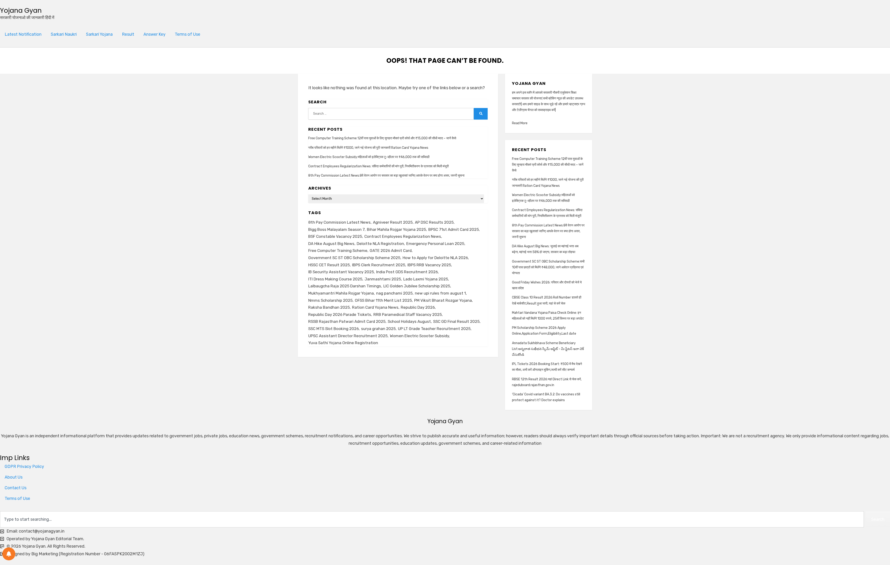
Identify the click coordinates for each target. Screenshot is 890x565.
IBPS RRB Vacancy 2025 (429, 265)
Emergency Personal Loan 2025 (435, 243)
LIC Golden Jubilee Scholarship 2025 (416, 286)
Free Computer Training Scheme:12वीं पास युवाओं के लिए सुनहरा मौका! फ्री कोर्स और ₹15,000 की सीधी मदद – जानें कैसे (382, 138)
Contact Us (15, 487)
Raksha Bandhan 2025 (329, 307)
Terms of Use (187, 34)
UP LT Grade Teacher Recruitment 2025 (434, 328)
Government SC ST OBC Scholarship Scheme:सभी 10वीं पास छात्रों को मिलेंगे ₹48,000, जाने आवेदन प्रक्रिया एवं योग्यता (548, 267)
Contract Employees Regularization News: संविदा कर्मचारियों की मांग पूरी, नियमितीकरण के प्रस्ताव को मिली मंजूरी (378, 166)
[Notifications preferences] (8, 553)
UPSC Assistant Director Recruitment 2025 (348, 335)
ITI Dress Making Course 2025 (335, 279)
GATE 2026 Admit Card (391, 250)
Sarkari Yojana (99, 34)
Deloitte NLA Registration (380, 243)
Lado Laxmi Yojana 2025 (425, 279)
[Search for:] (391, 114)
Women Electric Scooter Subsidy (419, 335)
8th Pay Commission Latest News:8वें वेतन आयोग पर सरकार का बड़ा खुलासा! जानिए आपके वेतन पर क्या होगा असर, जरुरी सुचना (386, 176)
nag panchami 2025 (394, 293)
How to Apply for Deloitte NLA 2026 (435, 257)
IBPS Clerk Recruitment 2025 (378, 265)
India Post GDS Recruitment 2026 (407, 272)
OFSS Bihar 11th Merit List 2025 (383, 300)
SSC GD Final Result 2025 (456, 321)
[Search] (481, 114)
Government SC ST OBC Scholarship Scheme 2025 (354, 257)
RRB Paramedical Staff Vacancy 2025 (407, 314)
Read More (520, 123)
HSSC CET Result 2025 (329, 265)
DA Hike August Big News (331, 243)
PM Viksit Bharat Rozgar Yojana (443, 300)
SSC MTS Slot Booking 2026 (333, 328)
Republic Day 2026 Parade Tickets (339, 314)
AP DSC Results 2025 (434, 222)
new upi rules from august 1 (440, 293)
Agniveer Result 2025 (393, 222)
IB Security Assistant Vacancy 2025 (341, 272)
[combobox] (432, 519)
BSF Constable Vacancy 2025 (335, 236)
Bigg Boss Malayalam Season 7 (336, 229)
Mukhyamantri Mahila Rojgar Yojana (341, 293)
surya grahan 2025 (378, 328)
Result (128, 34)
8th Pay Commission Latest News (339, 222)
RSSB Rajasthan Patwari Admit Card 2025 (346, 321)
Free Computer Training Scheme (337, 250)
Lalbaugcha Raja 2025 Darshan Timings (344, 286)
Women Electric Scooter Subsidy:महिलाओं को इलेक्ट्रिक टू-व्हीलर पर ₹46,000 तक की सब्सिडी (368, 157)
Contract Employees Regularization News (402, 236)
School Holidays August (409, 321)
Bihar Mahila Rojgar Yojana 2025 (396, 229)
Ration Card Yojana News (375, 307)
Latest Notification (23, 34)
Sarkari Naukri (64, 34)
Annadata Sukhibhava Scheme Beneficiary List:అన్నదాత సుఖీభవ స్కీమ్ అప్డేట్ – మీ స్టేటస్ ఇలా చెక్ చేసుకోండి (548, 349)
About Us (13, 477)
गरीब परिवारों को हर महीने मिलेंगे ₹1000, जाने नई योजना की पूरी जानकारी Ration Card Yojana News (368, 148)
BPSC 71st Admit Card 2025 (453, 229)
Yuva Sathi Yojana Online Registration (343, 342)
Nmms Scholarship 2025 (330, 300)
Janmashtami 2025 (383, 279)
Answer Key (154, 34)
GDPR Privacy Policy (24, 466)
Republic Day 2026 (418, 307)
